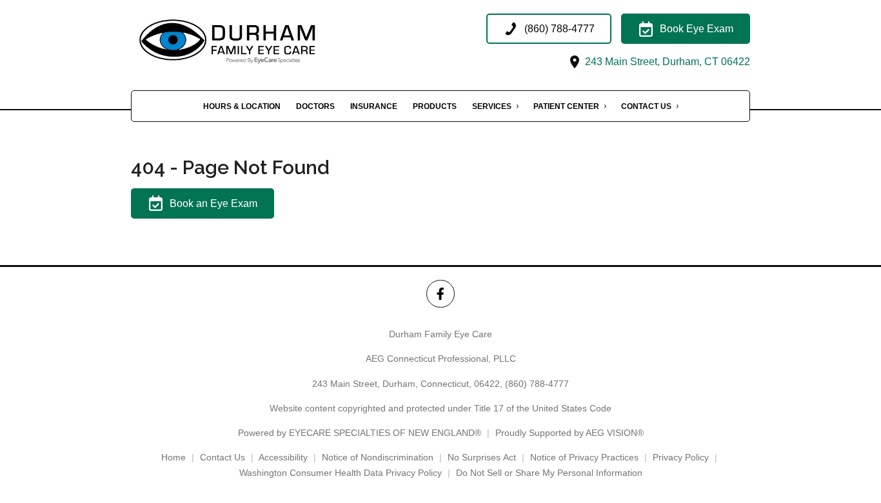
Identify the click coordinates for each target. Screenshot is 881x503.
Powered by (359, 433)
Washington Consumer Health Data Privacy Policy (340, 473)
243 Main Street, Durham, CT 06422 (666, 61)
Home (173, 457)
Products (435, 106)
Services (491, 106)
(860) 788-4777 (537, 384)
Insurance (373, 106)
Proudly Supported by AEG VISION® (569, 433)
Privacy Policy (681, 457)
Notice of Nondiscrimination (377, 457)
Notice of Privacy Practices (584, 457)
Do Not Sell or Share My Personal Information (549, 473)
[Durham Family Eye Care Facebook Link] (440, 294)
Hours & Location (242, 106)
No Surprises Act (482, 457)
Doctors (315, 106)
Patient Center (566, 106)
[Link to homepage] (260, 42)
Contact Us (646, 106)
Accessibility (283, 457)
